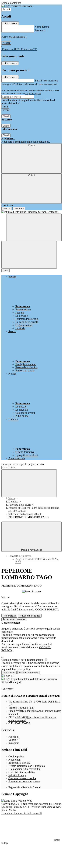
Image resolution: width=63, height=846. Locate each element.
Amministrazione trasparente (24, 781)
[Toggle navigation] (29, 255)
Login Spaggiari (33, 93)
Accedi (6, 9)
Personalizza (9, 615)
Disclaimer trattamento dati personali (21, 813)
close (5, 270)
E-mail (38, 80)
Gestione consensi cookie (22, 778)
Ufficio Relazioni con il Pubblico (26, 765)
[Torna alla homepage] (31, 212)
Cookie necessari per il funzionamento (22, 659)
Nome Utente (41, 26)
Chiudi (6, 116)
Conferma (19, 208)
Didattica (13, 501)
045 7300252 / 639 (23, 707)
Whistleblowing (17, 775)
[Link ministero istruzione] (16, 6)
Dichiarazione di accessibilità (24, 768)
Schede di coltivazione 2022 (24, 514)
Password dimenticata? (14, 36)
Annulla (6, 208)
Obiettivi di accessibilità (21, 772)
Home (11, 498)
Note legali (14, 759)
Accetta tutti (14, 619)
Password (39, 30)
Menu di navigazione (31, 550)
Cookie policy (16, 756)
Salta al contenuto (11, 2)
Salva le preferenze (28, 672)
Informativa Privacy (19, 762)
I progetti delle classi (19, 504)
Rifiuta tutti (29, 615)
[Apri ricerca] (34, 227)
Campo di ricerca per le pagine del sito (22, 464)
